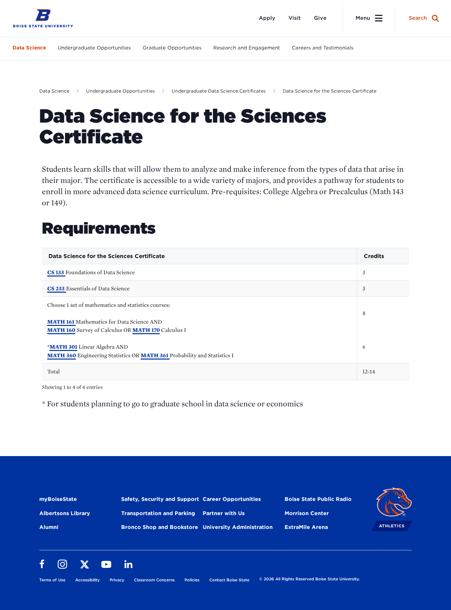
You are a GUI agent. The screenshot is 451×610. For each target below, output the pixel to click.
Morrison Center (307, 513)
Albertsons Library (64, 513)
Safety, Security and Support (160, 499)
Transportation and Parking (158, 513)
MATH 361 (155, 355)
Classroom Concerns (154, 579)
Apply (267, 18)
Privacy (117, 579)
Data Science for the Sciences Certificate (329, 91)
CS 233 (56, 288)
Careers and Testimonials (322, 48)
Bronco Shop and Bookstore (159, 527)
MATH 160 (61, 330)
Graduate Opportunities (172, 48)
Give (320, 18)
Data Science (29, 48)
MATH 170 (146, 330)
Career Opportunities (232, 499)
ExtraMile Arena (306, 527)
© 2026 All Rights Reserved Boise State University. (309, 578)
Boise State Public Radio (318, 499)
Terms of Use (52, 579)
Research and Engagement (246, 48)
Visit (295, 18)
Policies (192, 579)
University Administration (238, 527)
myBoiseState (58, 499)
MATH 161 (61, 321)
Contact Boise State (229, 579)
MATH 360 (61, 355)
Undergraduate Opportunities (94, 48)
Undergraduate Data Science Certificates (219, 91)
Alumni (48, 527)
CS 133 (56, 272)
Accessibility (87, 579)
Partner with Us (224, 513)
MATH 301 (63, 346)
